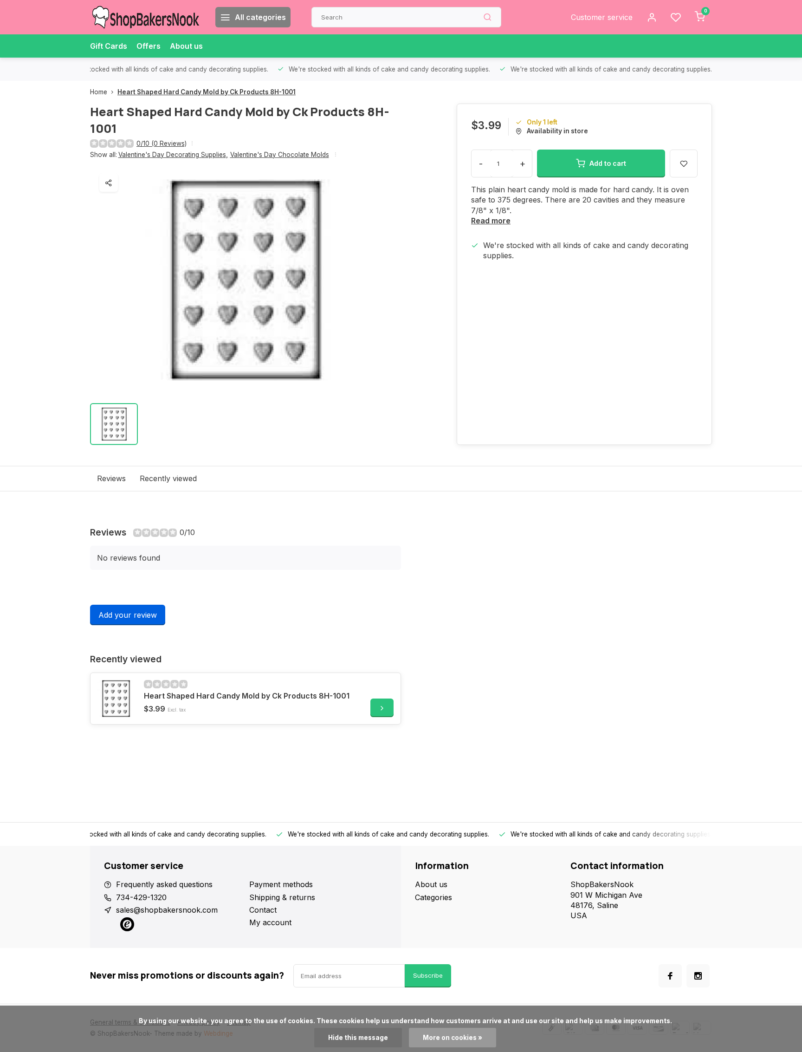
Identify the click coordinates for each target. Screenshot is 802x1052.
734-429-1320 (141, 897)
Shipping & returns (282, 897)
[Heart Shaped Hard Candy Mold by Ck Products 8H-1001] (116, 698)
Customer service (602, 17)
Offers (148, 46)
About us (186, 46)
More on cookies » (452, 1037)
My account (270, 922)
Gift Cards (108, 46)
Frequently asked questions (164, 884)
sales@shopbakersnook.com (167, 910)
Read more (491, 220)
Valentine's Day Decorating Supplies (173, 154)
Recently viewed (168, 478)
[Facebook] (670, 975)
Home (98, 92)
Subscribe (428, 975)
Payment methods (281, 884)
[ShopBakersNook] (145, 17)
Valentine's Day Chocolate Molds (279, 154)
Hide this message (358, 1037)
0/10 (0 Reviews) (161, 143)
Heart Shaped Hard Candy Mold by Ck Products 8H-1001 (206, 92)
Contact (263, 910)
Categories (433, 897)
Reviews (111, 478)
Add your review (127, 615)
